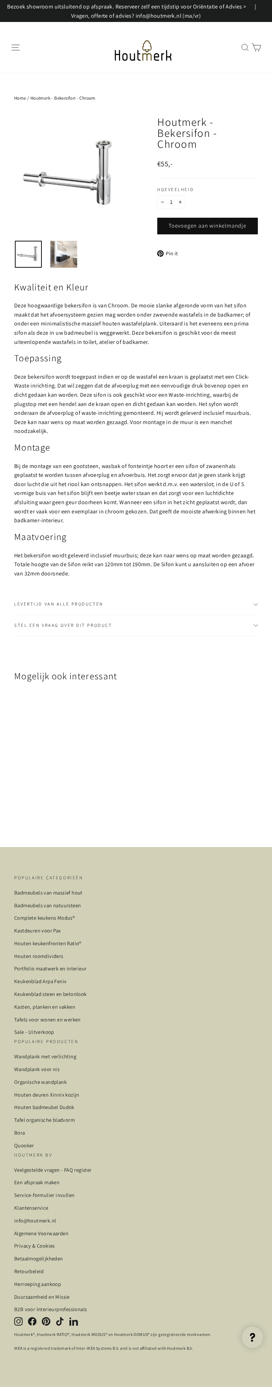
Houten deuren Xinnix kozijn (46, 1094)
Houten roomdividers (38, 956)
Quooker (24, 1145)
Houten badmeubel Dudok (44, 1107)
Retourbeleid (29, 1271)
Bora (19, 1132)
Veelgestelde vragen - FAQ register (53, 1169)
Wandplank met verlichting (45, 1056)
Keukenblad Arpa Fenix (40, 981)
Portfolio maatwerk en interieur (50, 968)
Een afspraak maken (37, 1182)
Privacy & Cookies (34, 1245)
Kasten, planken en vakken (44, 1006)
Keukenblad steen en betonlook (50, 994)
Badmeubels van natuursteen (47, 905)
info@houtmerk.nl (35, 1220)
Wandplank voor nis (37, 1069)
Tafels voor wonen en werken (47, 1019)
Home (20, 98)
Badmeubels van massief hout (48, 892)
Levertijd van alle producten (58, 604)
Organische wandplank (40, 1082)
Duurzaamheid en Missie (42, 1296)
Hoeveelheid (175, 190)
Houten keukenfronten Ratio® (47, 943)
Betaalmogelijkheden (38, 1258)
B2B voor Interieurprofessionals (50, 1309)
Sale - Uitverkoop (34, 1032)
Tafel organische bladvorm (44, 1119)
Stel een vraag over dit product (63, 625)
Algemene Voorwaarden (41, 1233)
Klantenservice (31, 1207)
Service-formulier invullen (44, 1195)
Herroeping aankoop (37, 1284)
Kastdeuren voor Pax (37, 930)
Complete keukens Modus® (44, 917)
